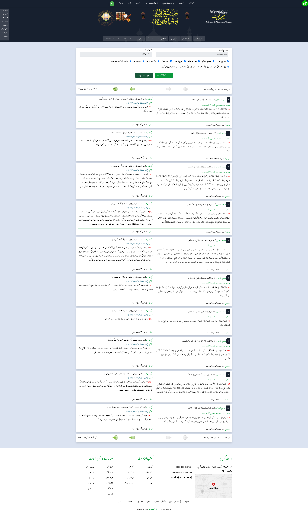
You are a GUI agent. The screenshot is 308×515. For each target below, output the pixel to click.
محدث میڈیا (5, 25)
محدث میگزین (5, 21)
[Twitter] (184, 478)
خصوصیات (181, 3)
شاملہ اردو (6, 36)
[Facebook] (191, 478)
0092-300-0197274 (184, 467)
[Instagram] (181, 478)
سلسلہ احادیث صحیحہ (112, 38)
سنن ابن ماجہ (139, 38)
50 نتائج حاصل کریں (186, 67)
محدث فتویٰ (5, 14)
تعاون (129, 3)
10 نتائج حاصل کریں (220, 67)
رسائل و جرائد (5, 32)
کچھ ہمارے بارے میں (168, 3)
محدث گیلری (91, 489)
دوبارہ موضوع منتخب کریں (163, 75)
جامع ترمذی (162, 38)
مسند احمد (127, 38)
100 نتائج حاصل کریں (168, 67)
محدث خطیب (109, 489)
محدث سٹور (110, 467)
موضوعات (138, 3)
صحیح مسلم (186, 38)
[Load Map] (213, 486)
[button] (112, 3)
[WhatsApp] (172, 478)
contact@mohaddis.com (182, 472)
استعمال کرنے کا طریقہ (152, 3)
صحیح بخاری (199, 38)
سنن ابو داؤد (174, 38)
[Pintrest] (178, 478)
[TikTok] (175, 478)
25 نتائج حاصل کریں (203, 67)
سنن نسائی (151, 38)
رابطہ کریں (120, 3)
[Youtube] (188, 478)
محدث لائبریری (4, 10)
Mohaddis (153, 509)
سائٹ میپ (121, 501)
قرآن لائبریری (4, 29)
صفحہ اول (191, 3)
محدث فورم (5, 18)
